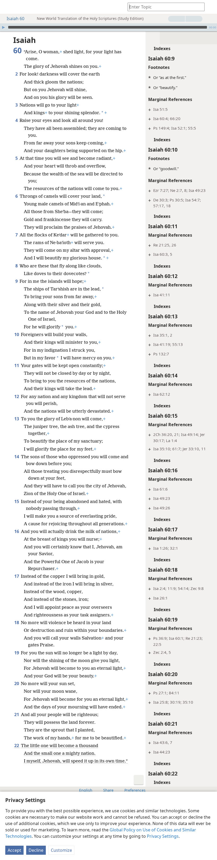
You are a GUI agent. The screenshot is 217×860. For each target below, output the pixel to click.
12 (17, 396)
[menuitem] (8, 7)
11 (17, 365)
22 (17, 745)
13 (17, 419)
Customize (61, 850)
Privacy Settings (163, 836)
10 (17, 334)
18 (17, 622)
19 (17, 653)
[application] (108, 27)
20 (17, 683)
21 (17, 714)
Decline (36, 850)
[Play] (3, 27)
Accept (14, 850)
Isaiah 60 (15, 18)
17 (17, 576)
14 (17, 457)
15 (17, 501)
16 (17, 531)
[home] (8, 7)
